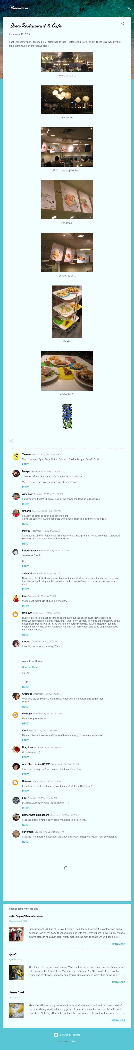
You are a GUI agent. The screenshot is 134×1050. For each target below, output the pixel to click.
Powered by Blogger (69, 1034)
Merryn (26, 471)
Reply (25, 464)
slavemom (28, 831)
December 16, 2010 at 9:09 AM (47, 613)
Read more (118, 944)
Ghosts (12, 954)
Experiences (19, 7)
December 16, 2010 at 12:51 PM (47, 713)
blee (24, 596)
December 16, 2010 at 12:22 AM (46, 511)
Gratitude (27, 693)
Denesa (26, 530)
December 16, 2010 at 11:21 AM (47, 694)
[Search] (129, 9)
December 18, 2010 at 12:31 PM (49, 832)
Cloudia (26, 641)
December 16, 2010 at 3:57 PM (65, 764)
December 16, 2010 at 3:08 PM (43, 730)
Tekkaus (26, 454)
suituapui (27, 573)
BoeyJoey (27, 747)
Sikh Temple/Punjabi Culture (26, 916)
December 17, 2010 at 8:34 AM (64, 815)
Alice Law (27, 494)
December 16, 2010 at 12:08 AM (48, 494)
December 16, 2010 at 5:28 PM (47, 781)
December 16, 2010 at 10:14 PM (42, 798)
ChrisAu (26, 510)
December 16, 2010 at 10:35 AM (46, 641)
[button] (123, 24)
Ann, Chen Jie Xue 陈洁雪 (36, 764)
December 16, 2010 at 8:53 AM (42, 596)
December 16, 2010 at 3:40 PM (48, 747)
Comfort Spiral (30, 667)
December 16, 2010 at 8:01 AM (47, 573)
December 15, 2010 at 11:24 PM (45, 471)
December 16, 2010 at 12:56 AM (46, 531)
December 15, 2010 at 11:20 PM (46, 454)
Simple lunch (16, 992)
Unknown (27, 612)
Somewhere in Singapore (35, 814)
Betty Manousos (31, 550)
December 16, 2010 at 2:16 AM (55, 550)
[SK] (24, 798)
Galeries (74, 1041)
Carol (25, 730)
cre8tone (27, 713)
